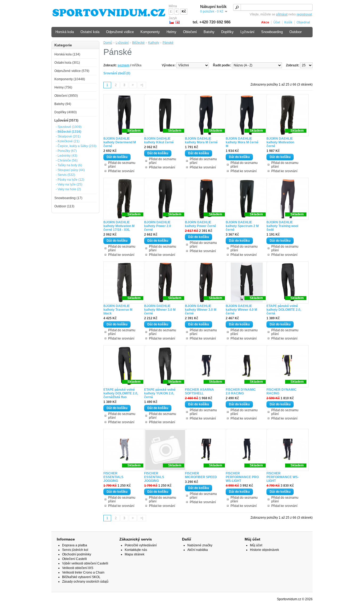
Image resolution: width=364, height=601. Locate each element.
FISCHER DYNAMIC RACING (281, 391)
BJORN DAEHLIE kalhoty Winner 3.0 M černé (160, 309)
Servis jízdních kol (75, 550)
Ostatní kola (89, 32)
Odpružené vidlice (120, 32)
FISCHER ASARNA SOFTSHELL (199, 391)
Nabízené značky (199, 545)
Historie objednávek (264, 550)
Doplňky (227, 32)
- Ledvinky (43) (66, 156)
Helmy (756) (63, 87)
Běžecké (138, 43)
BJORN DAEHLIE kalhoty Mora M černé (201, 140)
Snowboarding (272, 32)
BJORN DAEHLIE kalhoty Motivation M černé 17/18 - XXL (119, 226)
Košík (288, 22)
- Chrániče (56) (67, 160)
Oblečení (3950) (66, 96)
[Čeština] (171, 22)
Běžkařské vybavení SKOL (81, 577)
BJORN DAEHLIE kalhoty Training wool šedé (282, 226)
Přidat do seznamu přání (121, 164)
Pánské (168, 43)
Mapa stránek (134, 554)
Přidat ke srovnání (121, 171)
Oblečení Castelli (74, 559)
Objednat (303, 22)
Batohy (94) (62, 104)
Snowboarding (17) (68, 198)
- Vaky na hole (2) (68, 189)
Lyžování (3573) (66, 120)
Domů (107, 43)
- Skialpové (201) (68, 136)
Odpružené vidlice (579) (71, 71)
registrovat (304, 14)
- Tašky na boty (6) (69, 165)
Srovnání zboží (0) (116, 73)
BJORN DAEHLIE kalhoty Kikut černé (159, 140)
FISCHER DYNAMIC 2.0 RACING (241, 391)
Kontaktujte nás (136, 550)
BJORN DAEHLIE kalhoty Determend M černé (119, 142)
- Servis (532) (65, 175)
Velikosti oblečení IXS (77, 568)
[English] (177, 22)
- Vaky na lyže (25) (69, 184)
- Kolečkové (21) (67, 141)
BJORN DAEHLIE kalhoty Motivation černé (280, 142)
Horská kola (64, 32)
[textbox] (273, 7)
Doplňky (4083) (65, 112)
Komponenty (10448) (69, 79)
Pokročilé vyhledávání (141, 545)
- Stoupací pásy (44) (70, 170)
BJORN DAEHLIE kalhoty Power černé (200, 224)
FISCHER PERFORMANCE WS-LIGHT (282, 477)
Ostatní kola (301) (67, 62)
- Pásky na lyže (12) (70, 179)
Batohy (209, 32)
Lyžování (122, 43)
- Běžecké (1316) (68, 132)
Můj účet (256, 545)
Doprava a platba (74, 545)
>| (141, 85)
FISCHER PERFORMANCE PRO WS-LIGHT (242, 477)
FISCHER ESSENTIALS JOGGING (113, 477)
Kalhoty (153, 43)
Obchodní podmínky (76, 554)
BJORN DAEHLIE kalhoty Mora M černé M (242, 142)
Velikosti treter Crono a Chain (83, 572)
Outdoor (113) (64, 206)
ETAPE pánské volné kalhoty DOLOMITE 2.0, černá (283, 309)
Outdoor (295, 32)
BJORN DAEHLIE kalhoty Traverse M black (117, 309)
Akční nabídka (197, 550)
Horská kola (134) (67, 54)
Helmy (171, 32)
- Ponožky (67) (66, 151)
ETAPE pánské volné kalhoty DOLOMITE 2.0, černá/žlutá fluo (120, 393)
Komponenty (150, 32)
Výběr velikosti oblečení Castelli (85, 563)
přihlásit (282, 14)
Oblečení (190, 32)
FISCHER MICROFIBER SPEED (201, 475)
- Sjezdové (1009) (69, 127)
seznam (124, 65)
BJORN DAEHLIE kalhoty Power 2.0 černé (157, 226)
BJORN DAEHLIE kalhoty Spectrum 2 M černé (242, 226)
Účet (276, 22)
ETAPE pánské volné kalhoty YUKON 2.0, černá (160, 393)
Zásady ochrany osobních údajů (85, 581)
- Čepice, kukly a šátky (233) (76, 146)
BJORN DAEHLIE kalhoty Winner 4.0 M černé (241, 309)
